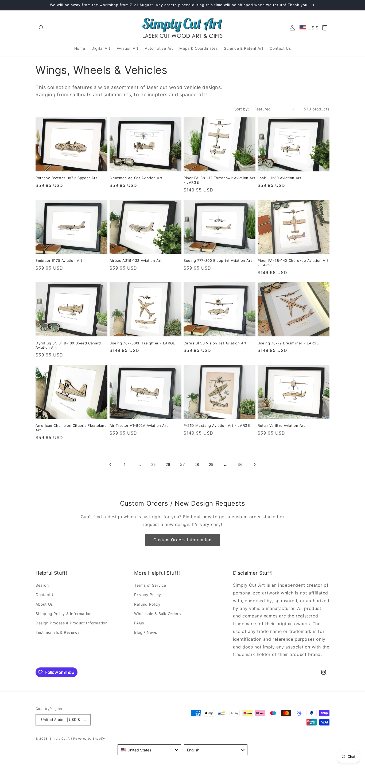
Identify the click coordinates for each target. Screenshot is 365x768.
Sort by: (241, 109)
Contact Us (46, 594)
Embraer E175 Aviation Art (59, 260)
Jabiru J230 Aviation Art (279, 178)
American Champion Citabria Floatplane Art (71, 427)
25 (153, 464)
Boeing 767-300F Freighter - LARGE (142, 343)
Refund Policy (147, 604)
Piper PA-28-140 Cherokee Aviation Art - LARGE (293, 262)
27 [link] (182, 464)
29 (211, 464)
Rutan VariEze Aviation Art (281, 425)
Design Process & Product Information (72, 623)
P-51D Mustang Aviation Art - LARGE (217, 425)
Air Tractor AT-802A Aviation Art (139, 425)
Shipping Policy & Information (63, 613)
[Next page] (255, 464)
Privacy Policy (147, 594)
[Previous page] (110, 464)
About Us (44, 604)
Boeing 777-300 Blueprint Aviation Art (218, 260)
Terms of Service (150, 585)
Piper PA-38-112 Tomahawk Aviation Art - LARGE (219, 180)
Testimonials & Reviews (57, 632)
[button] (41, 28)
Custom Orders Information (182, 539)
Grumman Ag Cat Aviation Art (136, 178)
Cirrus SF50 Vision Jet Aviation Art (215, 343)
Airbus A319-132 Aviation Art (136, 260)
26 (168, 464)
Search (42, 585)
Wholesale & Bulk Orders (157, 613)
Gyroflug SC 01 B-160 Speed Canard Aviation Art (68, 345)
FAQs (139, 623)
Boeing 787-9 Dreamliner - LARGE (288, 343)
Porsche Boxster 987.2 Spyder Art (66, 178)
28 (197, 464)
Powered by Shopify (89, 738)
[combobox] (149, 749)
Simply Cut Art (61, 738)
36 (240, 464)
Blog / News (145, 632)
